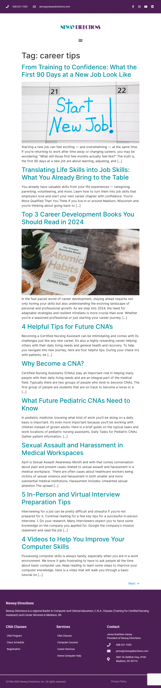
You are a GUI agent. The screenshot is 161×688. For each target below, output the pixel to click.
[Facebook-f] (133, 6)
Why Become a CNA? (53, 363)
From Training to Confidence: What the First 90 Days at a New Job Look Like (79, 70)
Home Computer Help (69, 655)
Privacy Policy (118, 681)
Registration (13, 649)
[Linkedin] (152, 6)
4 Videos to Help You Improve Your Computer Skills (73, 542)
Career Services (66, 649)
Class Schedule (15, 642)
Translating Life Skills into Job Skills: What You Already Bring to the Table (76, 173)
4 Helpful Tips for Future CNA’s (67, 326)
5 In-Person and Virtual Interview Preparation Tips (71, 498)
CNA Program (14, 635)
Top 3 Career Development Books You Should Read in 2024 (78, 218)
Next (133, 583)
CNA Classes (64, 635)
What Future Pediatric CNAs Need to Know (76, 404)
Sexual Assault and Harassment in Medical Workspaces (72, 448)
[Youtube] (146, 6)
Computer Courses (67, 642)
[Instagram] (139, 6)
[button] (80, 40)
